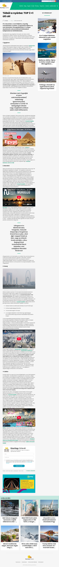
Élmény (37, 6)
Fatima (6, 20)
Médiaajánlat (40, 562)
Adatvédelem (24, 562)
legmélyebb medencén (26, 350)
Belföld (21, 6)
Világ (25, 6)
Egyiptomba (32, 45)
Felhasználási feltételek (32, 562)
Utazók (47, 6)
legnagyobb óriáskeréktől (21, 349)
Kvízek (32, 6)
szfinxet (27, 147)
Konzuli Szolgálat (30, 121)
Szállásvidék (53, 6)
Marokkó (16, 470)
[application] (19, 483)
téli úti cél (21, 470)
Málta (4, 427)
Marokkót (5, 207)
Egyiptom (8, 470)
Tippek (28, 6)
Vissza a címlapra (31, 470)
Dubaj (4, 470)
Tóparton (42, 6)
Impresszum (18, 562)
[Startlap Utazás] (5, 6)
